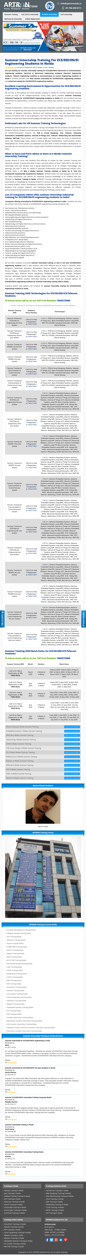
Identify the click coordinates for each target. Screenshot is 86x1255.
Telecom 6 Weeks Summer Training (42, 778)
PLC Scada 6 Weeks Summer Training (42, 752)
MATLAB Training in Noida (14, 1246)
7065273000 (63, 300)
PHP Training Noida (14, 1014)
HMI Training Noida (14, 980)
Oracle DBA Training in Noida (15, 1207)
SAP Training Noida (14, 984)
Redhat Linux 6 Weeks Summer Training (42, 756)
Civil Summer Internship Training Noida (22, 1024)
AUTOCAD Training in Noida (14, 1213)
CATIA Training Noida (15, 970)
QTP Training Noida (14, 937)
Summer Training (11, 14)
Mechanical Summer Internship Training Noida (24, 1021)
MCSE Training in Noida (55, 1210)
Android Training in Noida (14, 1227)
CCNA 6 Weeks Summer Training (42, 744)
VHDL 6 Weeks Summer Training (42, 774)
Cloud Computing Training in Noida (17, 1232)
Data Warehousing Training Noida (19, 964)
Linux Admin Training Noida (17, 994)
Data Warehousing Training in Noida (59, 1196)
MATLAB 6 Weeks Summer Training (42, 735)
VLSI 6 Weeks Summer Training (42, 769)
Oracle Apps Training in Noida (15, 1210)
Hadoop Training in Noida (13, 1190)
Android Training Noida (15, 990)
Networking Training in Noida (57, 1204)
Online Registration (32, 19)
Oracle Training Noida (15, 943)
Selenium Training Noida (16, 940)
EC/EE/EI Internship (49, 14)
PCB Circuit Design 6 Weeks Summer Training (42, 748)
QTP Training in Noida (12, 1199)
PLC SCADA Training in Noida (15, 1244)
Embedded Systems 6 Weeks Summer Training (42, 731)
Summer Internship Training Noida (20, 1017)
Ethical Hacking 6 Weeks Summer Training (42, 727)
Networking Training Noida (17, 974)
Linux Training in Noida (55, 1199)
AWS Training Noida (14, 957)
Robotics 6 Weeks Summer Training (42, 761)
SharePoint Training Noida (17, 987)
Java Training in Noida (12, 1193)
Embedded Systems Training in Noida (18, 1241)
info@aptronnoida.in (70, 3)
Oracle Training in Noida (13, 1204)
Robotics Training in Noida (14, 1238)
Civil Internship (66, 14)
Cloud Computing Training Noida (19, 997)
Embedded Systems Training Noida (20, 1007)
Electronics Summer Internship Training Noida (24, 1031)
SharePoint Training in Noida (15, 1224)
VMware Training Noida (15, 1004)
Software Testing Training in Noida (17, 1196)
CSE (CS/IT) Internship (29, 14)
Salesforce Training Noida (16, 1001)
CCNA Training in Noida (55, 1207)
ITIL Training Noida (14, 1011)
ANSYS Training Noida (15, 950)
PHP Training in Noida (12, 1230)
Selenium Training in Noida (14, 1202)
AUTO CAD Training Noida (16, 960)
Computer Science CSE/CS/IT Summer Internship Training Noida (31, 1027)
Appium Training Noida (15, 953)
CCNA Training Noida (15, 977)
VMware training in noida (13, 1235)
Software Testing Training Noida (19, 933)
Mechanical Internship (13, 19)
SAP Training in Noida (54, 1213)
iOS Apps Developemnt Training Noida (21, 930)
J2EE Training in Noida (54, 1202)
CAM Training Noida (14, 967)
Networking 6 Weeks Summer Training (42, 739)
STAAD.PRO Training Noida (17, 947)
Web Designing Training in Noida (58, 1193)
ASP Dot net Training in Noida (57, 1190)
